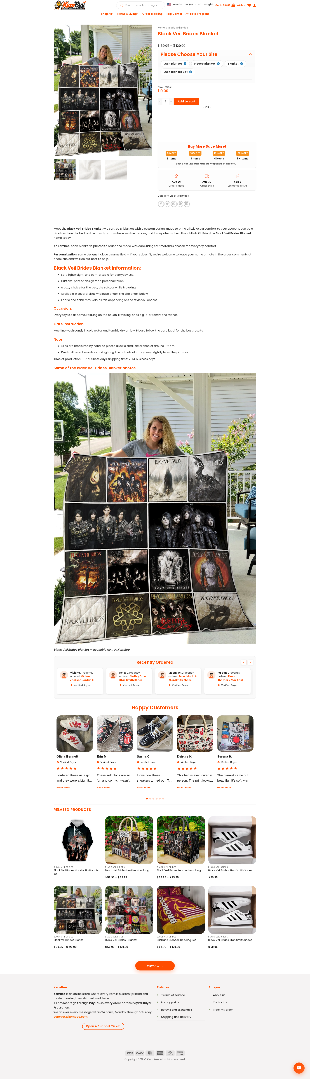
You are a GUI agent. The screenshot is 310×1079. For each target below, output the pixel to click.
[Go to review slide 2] (150, 799)
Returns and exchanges (176, 1010)
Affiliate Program (197, 14)
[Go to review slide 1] (147, 799)
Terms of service (173, 995)
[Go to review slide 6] (163, 799)
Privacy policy (170, 1002)
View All (153, 966)
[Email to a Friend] (174, 204)
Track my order (223, 1010)
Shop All (106, 14)
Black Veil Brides (178, 27)
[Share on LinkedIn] (187, 204)
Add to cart (187, 101)
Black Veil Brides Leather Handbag (127, 870)
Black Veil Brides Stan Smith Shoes (230, 870)
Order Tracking (152, 14)
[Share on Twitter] (167, 204)
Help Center (174, 14)
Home (161, 27)
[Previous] (60, 90)
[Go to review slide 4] (157, 799)
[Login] (254, 5)
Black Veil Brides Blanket (69, 940)
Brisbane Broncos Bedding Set (176, 940)
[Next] (146, 90)
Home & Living (127, 14)
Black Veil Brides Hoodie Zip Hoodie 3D (76, 872)
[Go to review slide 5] (160, 799)
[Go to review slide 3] (153, 799)
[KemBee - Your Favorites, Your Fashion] (72, 5)
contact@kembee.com (70, 1017)
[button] (190, 4)
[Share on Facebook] (161, 204)
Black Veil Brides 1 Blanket (121, 940)
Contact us (220, 1002)
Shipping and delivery (176, 1017)
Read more (63, 787)
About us (219, 995)
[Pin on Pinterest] (180, 204)
